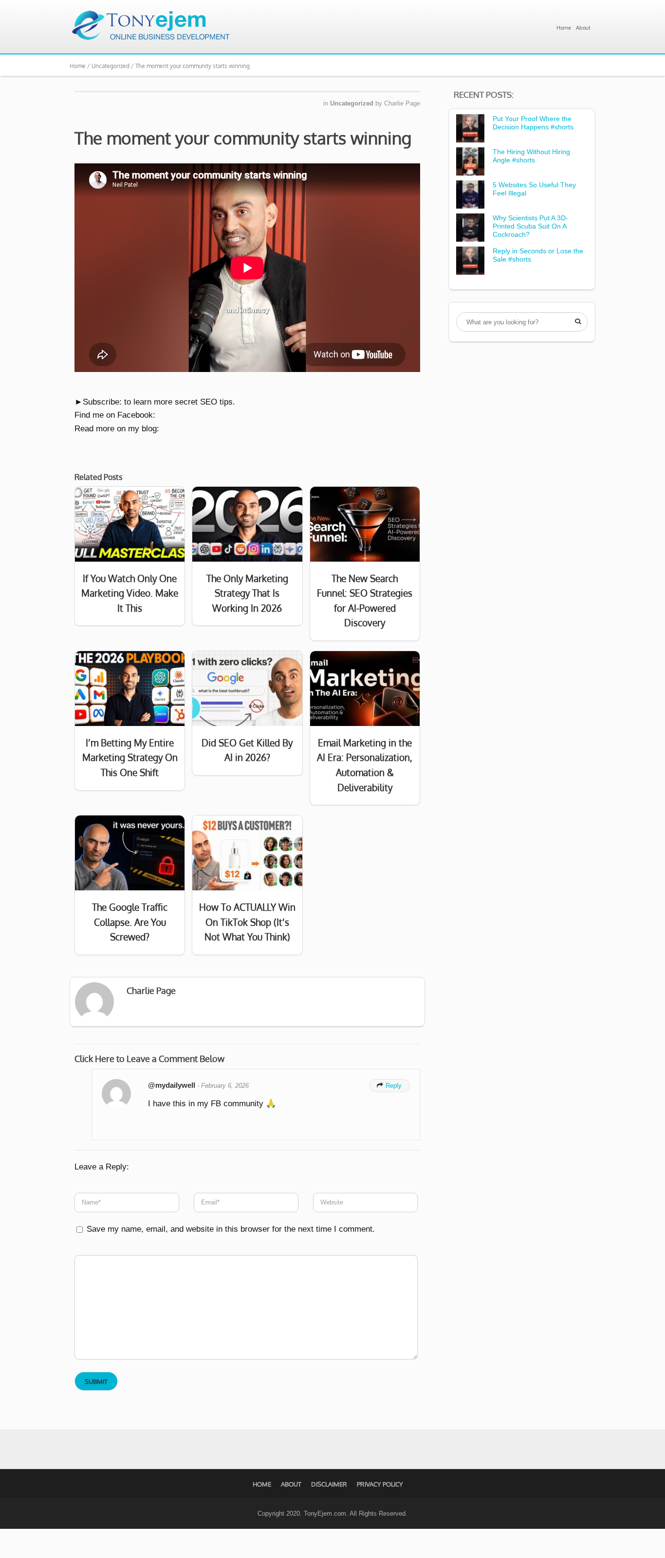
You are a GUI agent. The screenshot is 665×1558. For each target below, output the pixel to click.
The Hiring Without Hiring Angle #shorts (531, 156)
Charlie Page (402, 103)
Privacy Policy (380, 1484)
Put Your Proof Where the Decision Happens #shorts (533, 123)
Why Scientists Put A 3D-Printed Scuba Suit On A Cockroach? (530, 226)
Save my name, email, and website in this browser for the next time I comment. (231, 1229)
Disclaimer (329, 1484)
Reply (389, 1085)
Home (563, 27)
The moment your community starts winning (242, 137)
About (583, 27)
